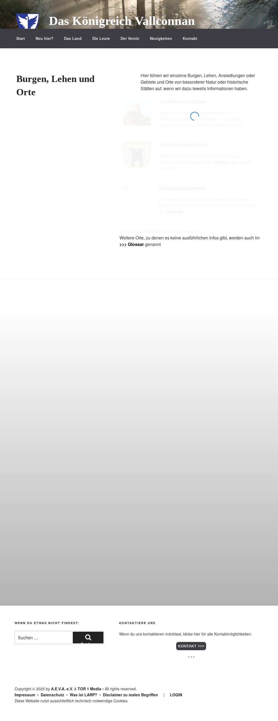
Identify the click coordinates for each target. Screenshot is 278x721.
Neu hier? (44, 38)
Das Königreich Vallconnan (122, 21)
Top (265, 708)
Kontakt (190, 38)
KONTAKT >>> (191, 646)
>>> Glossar (131, 244)
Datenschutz (52, 694)
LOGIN (176, 694)
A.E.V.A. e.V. (62, 688)
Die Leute (101, 38)
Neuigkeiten (161, 38)
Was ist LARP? (83, 694)
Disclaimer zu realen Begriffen (130, 694)
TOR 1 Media (89, 688)
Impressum (25, 694)
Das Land (73, 38)
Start (20, 38)
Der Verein (130, 38)
